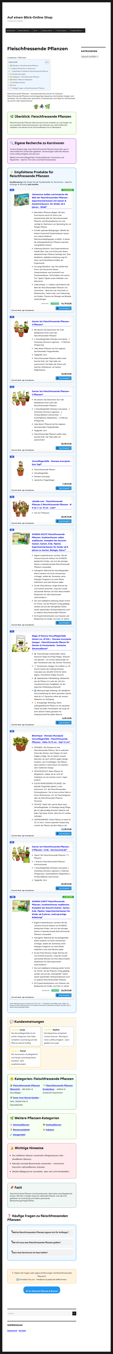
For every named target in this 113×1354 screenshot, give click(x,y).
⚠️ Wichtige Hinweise (17, 82)
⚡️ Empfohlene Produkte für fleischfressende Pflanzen (29, 71)
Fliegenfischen (76, 30)
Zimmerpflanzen (21, 1125)
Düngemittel (19, 1135)
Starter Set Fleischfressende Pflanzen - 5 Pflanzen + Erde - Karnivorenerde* (51, 848)
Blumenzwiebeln (21, 1130)
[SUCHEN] (74, 1313)
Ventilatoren (11, 30)
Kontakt (22, 1330)
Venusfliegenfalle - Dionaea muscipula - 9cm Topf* (51, 463)
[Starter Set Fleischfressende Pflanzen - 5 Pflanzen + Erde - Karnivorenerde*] (21, 854)
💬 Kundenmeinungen (18, 74)
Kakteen (50, 1130)
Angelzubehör (47, 30)
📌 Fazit (13, 85)
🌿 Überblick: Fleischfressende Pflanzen (24, 65)
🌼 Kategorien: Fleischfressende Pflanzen (24, 77)
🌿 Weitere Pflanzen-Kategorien (21, 79)
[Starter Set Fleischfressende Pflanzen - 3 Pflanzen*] (21, 329)
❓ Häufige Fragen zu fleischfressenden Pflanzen (27, 88)
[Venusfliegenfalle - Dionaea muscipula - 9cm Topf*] (21, 468)
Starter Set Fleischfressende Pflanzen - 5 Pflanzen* (51, 393)
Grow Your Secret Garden (26, 1098)
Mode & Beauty (23, 30)
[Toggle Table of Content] (45, 62)
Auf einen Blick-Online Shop (29, 17)
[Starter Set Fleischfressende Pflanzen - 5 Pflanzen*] (21, 398)
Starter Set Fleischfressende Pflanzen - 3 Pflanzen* (51, 323)
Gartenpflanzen (53, 1125)
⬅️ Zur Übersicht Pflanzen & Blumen (42, 1291)
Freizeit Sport (61, 30)
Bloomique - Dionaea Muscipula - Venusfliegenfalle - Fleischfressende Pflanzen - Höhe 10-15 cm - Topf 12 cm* (51, 738)
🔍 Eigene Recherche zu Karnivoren (22, 68)
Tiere (35, 30)
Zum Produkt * (64, 308)
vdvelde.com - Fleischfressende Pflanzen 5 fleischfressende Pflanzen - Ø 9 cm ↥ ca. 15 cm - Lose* (51, 504)
